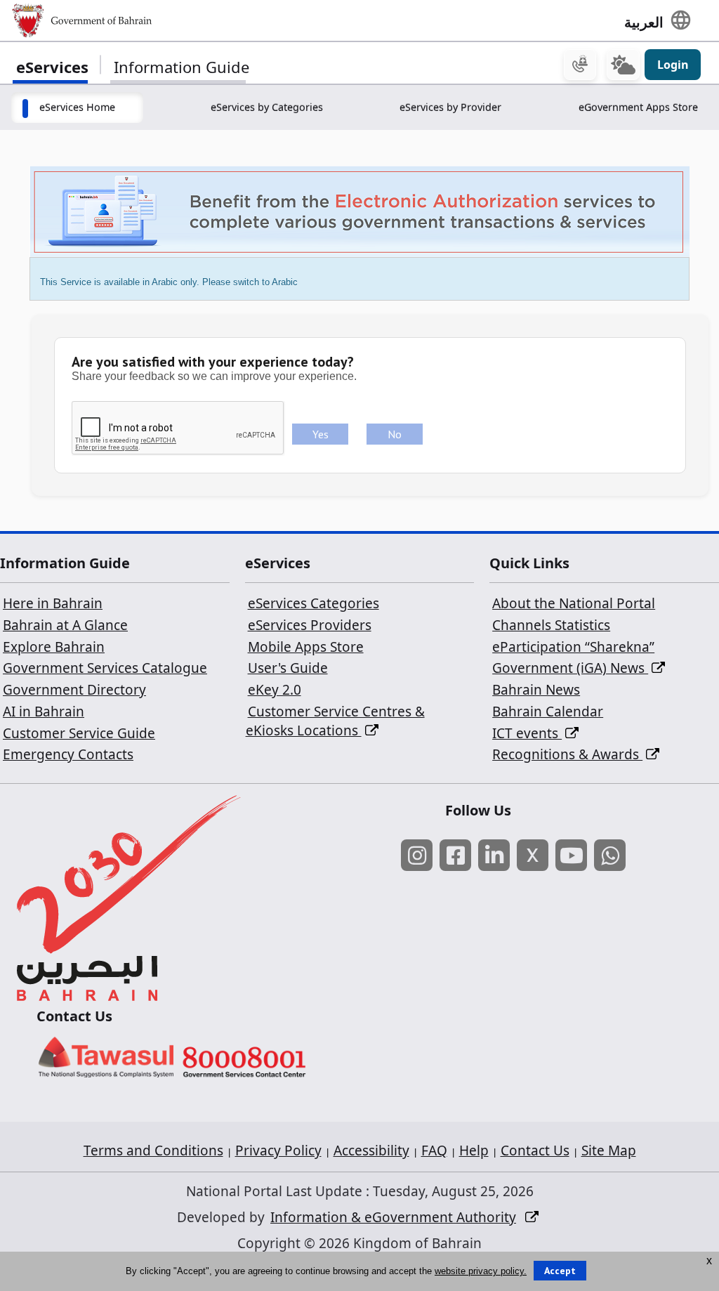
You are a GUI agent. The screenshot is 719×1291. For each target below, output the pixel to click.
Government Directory (74, 690)
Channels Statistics (551, 625)
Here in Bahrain (53, 603)
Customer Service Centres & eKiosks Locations (335, 721)
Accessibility (371, 1150)
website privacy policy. (481, 1271)
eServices (52, 66)
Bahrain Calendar (547, 711)
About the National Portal (573, 603)
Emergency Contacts (68, 754)
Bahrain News (536, 690)
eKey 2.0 (274, 690)
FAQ (434, 1150)
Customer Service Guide (79, 733)
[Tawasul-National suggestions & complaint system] (106, 1056)
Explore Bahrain (54, 647)
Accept (560, 1270)
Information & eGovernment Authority (393, 1217)
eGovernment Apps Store (638, 107)
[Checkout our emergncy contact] (580, 64)
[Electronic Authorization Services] (359, 210)
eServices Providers (309, 625)
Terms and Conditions (153, 1150)
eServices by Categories (267, 107)
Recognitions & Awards (567, 754)
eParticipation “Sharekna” (573, 647)
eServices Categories (313, 603)
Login (673, 64)
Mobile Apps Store (306, 647)
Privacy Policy (278, 1150)
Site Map (608, 1150)
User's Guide (288, 668)
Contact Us (535, 1150)
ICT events (527, 733)
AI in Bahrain (43, 711)
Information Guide (181, 66)
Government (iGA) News (570, 668)
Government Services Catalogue (105, 668)
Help (474, 1150)
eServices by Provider (450, 107)
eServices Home (77, 107)
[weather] (623, 64)
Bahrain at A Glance (65, 625)
